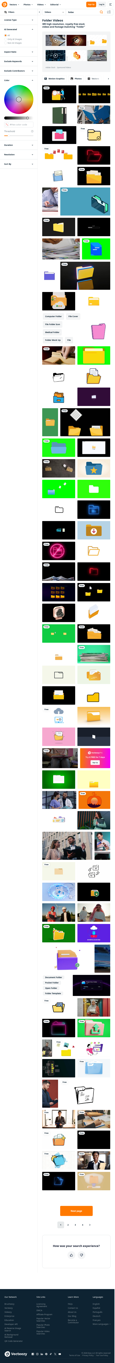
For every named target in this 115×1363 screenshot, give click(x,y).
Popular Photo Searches (43, 1326)
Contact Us (73, 1308)
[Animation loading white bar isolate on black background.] (93, 227)
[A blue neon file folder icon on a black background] (93, 509)
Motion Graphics (57, 78)
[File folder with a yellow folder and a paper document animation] (93, 592)
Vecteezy (8, 1308)
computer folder (53, 316)
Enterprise (9, 1316)
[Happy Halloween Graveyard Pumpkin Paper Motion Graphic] (94, 800)
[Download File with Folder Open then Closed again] (58, 654)
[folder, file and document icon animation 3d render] (93, 301)
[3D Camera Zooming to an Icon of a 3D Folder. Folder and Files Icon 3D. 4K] (93, 716)
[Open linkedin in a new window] (42, 1354)
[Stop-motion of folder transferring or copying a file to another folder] (58, 468)
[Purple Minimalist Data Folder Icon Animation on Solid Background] (93, 397)
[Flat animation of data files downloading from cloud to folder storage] (93, 933)
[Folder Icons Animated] (58, 1007)
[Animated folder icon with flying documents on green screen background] (58, 489)
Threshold (9, 131)
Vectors (13, 4)
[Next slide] (106, 78)
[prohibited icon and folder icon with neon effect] (58, 551)
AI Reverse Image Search (12, 1329)
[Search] (101, 12)
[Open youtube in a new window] (60, 1354)
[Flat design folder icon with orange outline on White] (93, 551)
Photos (27, 4)
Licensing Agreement (41, 1305)
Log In (101, 4)
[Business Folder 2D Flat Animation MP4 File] (95, 1048)
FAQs (70, 1304)
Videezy (8, 1312)
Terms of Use (74, 1355)
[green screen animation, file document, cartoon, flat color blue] (96, 248)
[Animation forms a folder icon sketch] (85, 1094)
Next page (76, 1210)
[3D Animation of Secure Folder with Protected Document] (93, 892)
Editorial (54, 4)
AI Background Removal (11, 1335)
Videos (40, 4)
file (69, 340)
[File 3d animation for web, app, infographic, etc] (67, 959)
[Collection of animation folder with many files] (65, 1048)
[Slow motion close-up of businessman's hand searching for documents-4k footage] (61, 248)
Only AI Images (15, 39)
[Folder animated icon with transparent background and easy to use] (94, 135)
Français (97, 1320)
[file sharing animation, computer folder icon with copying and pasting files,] (85, 422)
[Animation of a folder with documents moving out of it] (93, 613)
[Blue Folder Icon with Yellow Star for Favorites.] (93, 468)
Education (9, 1320)
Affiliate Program (44, 1314)
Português (97, 1312)
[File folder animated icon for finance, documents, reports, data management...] (58, 376)
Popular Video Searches (43, 1332)
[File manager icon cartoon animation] (58, 1160)
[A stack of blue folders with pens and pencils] (102, 959)
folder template (53, 993)
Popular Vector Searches (43, 1319)
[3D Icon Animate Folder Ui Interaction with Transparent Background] (58, 613)
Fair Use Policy (102, 1355)
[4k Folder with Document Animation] (58, 737)
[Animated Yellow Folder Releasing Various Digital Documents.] (58, 933)
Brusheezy (9, 1304)
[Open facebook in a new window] (33, 1354)
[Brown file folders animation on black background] (94, 94)
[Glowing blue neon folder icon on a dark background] (58, 1181)
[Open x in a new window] (55, 1354)
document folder (53, 977)
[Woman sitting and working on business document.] (60, 758)
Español (96, 1308)
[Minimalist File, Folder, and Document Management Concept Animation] (93, 675)
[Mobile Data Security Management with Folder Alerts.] (58, 1068)
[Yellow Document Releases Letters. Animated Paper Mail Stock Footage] (93, 779)
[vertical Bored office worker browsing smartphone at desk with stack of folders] (50, 201)
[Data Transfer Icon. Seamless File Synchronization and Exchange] (93, 871)
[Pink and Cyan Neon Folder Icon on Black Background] (58, 1028)
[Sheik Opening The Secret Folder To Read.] (93, 912)
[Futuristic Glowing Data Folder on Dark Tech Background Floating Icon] (85, 276)
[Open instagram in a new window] (37, 1354)
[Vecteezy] (4, 4)
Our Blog (72, 1316)
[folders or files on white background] (58, 114)
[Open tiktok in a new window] (51, 1354)
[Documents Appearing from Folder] (93, 633)
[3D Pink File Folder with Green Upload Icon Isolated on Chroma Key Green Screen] (93, 1028)
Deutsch (96, 1316)
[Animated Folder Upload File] (58, 509)
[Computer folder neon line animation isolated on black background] (93, 571)
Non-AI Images (15, 43)
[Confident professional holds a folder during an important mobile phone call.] (93, 820)
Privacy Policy (88, 1355)
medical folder (52, 332)
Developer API (11, 1324)
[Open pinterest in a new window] (46, 1354)
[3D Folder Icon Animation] (58, 227)
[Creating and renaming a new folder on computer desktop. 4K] (93, 447)
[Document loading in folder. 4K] (58, 695)
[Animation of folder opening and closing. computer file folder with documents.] (93, 176)
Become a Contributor (73, 1321)
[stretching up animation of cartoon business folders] (98, 328)
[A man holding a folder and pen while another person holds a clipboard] (93, 1119)
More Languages (101, 1324)
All (9, 35)
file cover (73, 316)
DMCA (39, 1310)
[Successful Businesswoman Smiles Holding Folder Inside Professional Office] (93, 1160)
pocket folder (52, 982)
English (96, 1304)
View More (97, 55)
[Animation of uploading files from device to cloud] (58, 716)
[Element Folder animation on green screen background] (58, 447)
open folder (51, 988)
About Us (72, 1312)
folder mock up (53, 340)
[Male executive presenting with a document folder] (58, 1119)
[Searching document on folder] (59, 94)
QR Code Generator (13, 1341)
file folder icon (52, 324)
